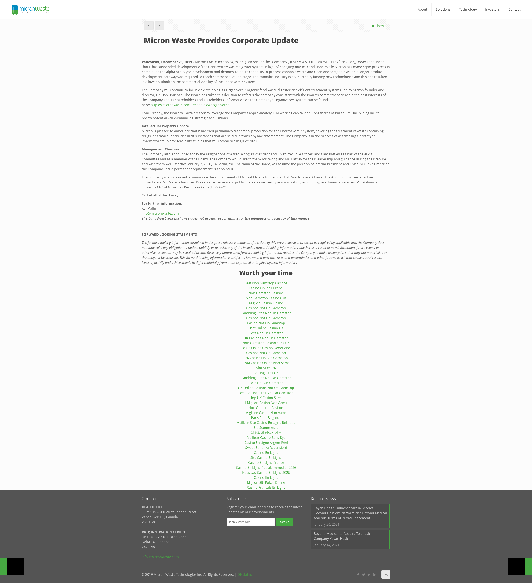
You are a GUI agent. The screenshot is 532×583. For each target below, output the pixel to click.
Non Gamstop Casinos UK (266, 298)
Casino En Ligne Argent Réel (266, 442)
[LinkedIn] (375, 574)
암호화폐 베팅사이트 (266, 432)
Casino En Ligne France (266, 462)
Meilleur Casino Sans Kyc (266, 437)
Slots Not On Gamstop (266, 333)
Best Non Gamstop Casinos (266, 283)
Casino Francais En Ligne (266, 487)
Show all (381, 25)
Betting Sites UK (266, 373)
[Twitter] (364, 574)
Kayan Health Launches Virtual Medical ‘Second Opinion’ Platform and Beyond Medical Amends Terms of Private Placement (350, 513)
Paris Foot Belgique (266, 417)
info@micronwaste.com (160, 213)
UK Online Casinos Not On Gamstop (266, 387)
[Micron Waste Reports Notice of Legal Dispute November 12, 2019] (12, 566)
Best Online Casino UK (266, 328)
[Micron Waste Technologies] (31, 9)
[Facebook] (358, 574)
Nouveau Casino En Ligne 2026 (266, 472)
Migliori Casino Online (266, 303)
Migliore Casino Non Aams (266, 412)
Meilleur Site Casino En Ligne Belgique (266, 422)
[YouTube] (369, 574)
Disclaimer (246, 574)
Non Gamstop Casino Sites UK (266, 343)
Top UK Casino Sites (266, 397)
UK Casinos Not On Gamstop (266, 338)
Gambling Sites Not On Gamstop (266, 313)
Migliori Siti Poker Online (266, 482)
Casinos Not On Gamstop (266, 308)
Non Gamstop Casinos (266, 293)
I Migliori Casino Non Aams (266, 402)
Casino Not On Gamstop (266, 323)
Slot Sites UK (266, 368)
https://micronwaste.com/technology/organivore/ (190, 105)
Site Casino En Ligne (266, 457)
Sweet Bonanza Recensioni (266, 447)
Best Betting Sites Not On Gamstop (266, 392)
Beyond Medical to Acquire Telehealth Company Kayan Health (343, 536)
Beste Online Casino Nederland (266, 348)
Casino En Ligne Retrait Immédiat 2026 (266, 467)
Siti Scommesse (266, 427)
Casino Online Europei (266, 288)
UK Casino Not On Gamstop (266, 358)
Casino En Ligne (266, 452)
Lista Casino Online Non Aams (266, 363)
